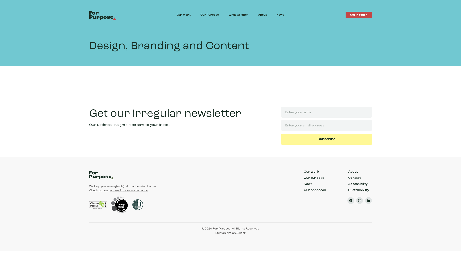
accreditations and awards (129, 190)
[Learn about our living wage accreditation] (120, 204)
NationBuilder (236, 233)
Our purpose (314, 178)
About (262, 14)
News (280, 14)
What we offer (238, 14)
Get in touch (358, 14)
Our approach (315, 190)
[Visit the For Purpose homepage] (103, 15)
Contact (354, 178)
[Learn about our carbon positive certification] (98, 204)
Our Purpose (209, 14)
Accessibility (358, 184)
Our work (184, 14)
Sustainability (358, 190)
